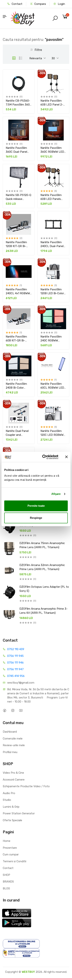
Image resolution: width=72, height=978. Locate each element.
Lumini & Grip (11, 806)
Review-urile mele (14, 745)
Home (6, 841)
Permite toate (36, 505)
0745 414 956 (16, 676)
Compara (40, 4)
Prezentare (10, 847)
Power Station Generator (19, 813)
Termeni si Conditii (14, 861)
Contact (16, 4)
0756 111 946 (15, 662)
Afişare (56, 493)
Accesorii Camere (14, 779)
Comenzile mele (13, 738)
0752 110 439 (15, 649)
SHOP (6, 875)
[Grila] (14, 58)
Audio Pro (9, 793)
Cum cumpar (11, 854)
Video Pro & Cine (13, 772)
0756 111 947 (15, 669)
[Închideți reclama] (66, 457)
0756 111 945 (15, 656)
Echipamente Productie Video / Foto (26, 786)
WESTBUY (28, 972)
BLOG (6, 888)
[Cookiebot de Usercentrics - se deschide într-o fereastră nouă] (43, 457)
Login (61, 4)
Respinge (36, 517)
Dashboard (10, 731)
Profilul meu (10, 752)
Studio (7, 800)
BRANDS (8, 881)
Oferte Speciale (12, 820)
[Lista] (20, 58)
